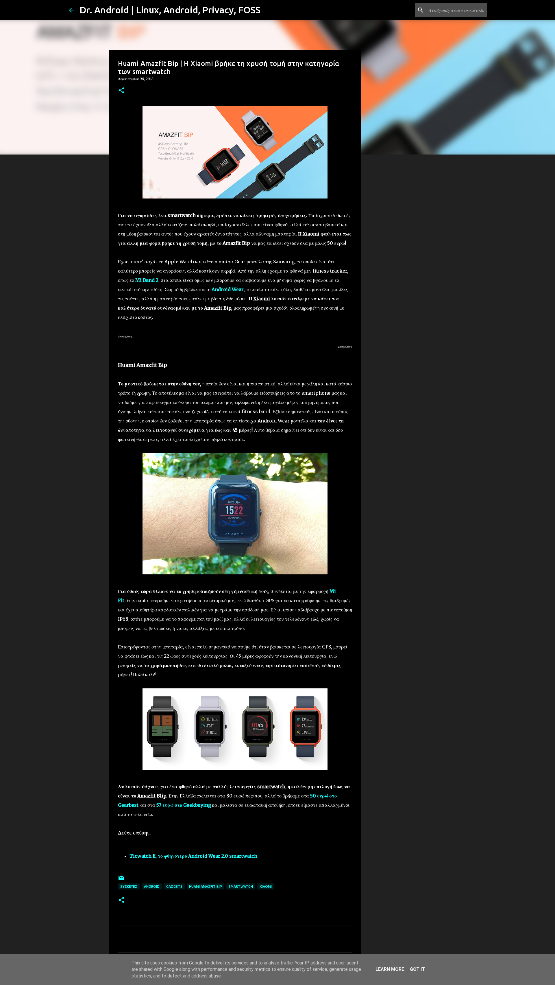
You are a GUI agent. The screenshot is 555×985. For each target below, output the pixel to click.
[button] (121, 91)
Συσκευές (128, 886)
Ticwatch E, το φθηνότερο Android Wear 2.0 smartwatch (193, 856)
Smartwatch (241, 886)
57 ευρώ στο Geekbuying (183, 805)
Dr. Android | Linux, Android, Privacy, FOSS (169, 10)
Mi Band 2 (146, 280)
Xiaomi (266, 886)
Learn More (389, 969)
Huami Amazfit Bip (205, 886)
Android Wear (228, 289)
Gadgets (174, 886)
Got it (417, 969)
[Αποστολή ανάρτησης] (121, 880)
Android (152, 886)
